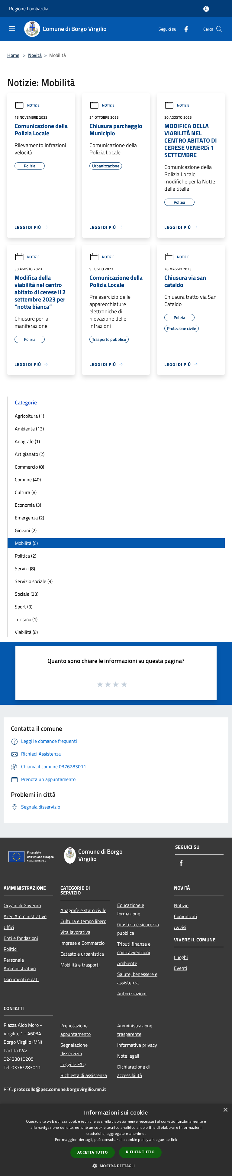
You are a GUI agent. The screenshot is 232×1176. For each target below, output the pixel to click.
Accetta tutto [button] (92, 1152)
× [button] (225, 1110)
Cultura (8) (26, 492)
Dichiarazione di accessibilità (133, 1071)
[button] (116, 1166)
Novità (35, 55)
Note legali (128, 1055)
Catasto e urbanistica (82, 953)
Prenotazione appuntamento (75, 1030)
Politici (11, 949)
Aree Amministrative (25, 916)
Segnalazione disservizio (74, 1049)
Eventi (180, 968)
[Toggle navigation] (12, 28)
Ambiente (127, 963)
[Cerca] (219, 29)
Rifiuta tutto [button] (140, 1152)
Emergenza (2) (29, 517)
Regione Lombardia (28, 8)
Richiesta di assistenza (83, 1075)
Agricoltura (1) (29, 416)
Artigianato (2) (29, 454)
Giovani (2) (26, 530)
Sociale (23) (26, 594)
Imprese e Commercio (82, 943)
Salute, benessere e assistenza (137, 978)
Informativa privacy (137, 1045)
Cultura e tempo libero (83, 921)
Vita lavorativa (75, 932)
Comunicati (185, 916)
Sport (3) (23, 606)
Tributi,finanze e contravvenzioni (133, 948)
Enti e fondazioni (21, 938)
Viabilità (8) (26, 632)
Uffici (9, 927)
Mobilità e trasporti (80, 964)
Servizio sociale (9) (34, 581)
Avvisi (180, 927)
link (174, 1139)
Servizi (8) (25, 568)
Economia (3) (28, 505)
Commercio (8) (29, 466)
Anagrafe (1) (27, 441)
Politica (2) (25, 555)
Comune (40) (28, 479)
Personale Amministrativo (20, 964)
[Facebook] (184, 29)
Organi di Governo (22, 905)
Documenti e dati (21, 979)
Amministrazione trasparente (134, 1030)
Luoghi (181, 957)
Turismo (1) (26, 619)
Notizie (33, 105)
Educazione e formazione (130, 909)
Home (13, 55)
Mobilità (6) (26, 543)
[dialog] (116, 1140)
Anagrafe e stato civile (83, 910)
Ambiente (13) (29, 428)
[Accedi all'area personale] (206, 9)
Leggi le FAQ (73, 1064)
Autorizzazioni (132, 993)
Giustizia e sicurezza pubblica (138, 929)
